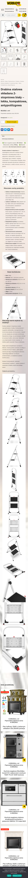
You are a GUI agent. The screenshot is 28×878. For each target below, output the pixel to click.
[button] (2, 15)
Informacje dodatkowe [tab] (8, 138)
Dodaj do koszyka (11, 121)
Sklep (6, 81)
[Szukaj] (19, 15)
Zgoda (9, 875)
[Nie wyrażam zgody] (26, 872)
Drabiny (17, 81)
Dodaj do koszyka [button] (24, 760)
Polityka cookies (17, 875)
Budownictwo (12, 81)
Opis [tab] (3, 136)
